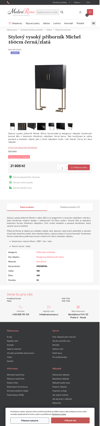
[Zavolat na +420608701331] (8, 2)
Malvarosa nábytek (60, 374)
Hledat (61, 12)
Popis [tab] (22, 207)
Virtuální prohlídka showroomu (20, 353)
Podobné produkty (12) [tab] (70, 207)
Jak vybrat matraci (60, 395)
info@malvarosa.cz (48, 314)
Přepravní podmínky (15, 378)
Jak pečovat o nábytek (62, 399)
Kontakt (10, 345)
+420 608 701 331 (20, 314)
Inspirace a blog (59, 391)
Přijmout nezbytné (29, 420)
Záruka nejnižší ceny (61, 341)
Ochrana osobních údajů (17, 391)
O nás (9, 337)
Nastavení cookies (59, 414)
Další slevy (57, 353)
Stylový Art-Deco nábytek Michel (22, 147)
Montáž (55, 345)
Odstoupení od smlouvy (17, 386)
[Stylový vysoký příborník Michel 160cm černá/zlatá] (50, 88)
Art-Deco (60, 257)
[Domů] (13, 29)
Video (9, 357)
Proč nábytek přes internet (64, 337)
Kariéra (10, 361)
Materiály (56, 403)
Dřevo (43, 261)
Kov (38, 261)
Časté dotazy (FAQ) (15, 395)
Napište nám (12, 341)
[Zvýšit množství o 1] (66, 166)
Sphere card (57, 349)
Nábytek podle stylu (61, 382)
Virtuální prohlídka (60, 2)
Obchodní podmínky (15, 374)
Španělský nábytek (60, 378)
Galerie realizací (14, 349)
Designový (41, 257)
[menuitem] (15, 23)
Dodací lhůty (12, 382)
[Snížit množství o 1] (58, 166)
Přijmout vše (70, 420)
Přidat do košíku (79, 167)
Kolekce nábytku (59, 386)
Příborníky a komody (45, 252)
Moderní (51, 257)
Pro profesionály (59, 357)
